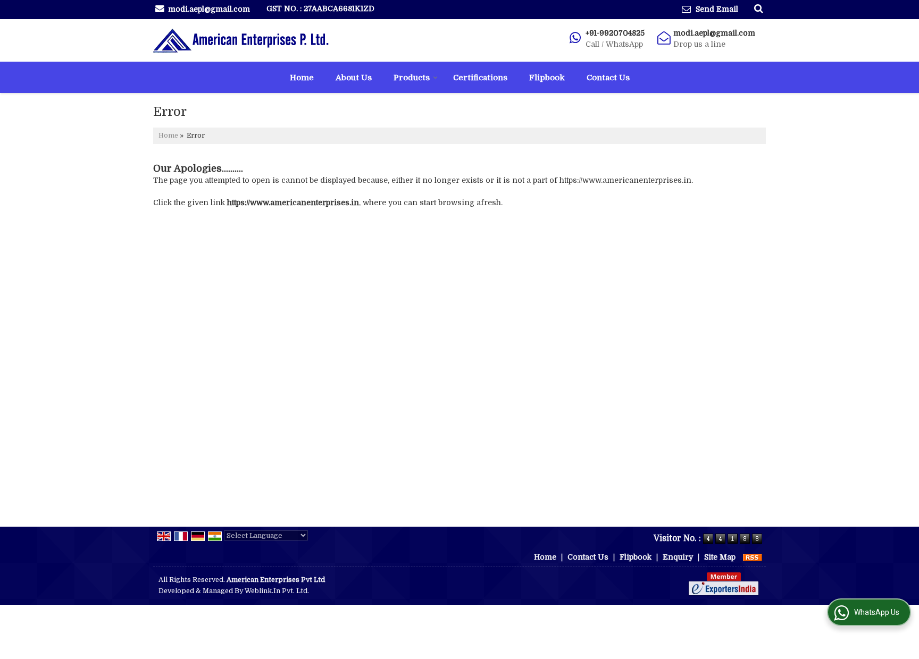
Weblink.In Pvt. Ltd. (277, 591)
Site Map (720, 557)
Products (412, 77)
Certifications (480, 77)
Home (302, 77)
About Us (354, 77)
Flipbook (547, 77)
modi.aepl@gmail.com (209, 9)
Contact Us (608, 77)
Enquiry (678, 557)
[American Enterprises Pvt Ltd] (241, 40)
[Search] (757, 8)
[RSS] (752, 557)
